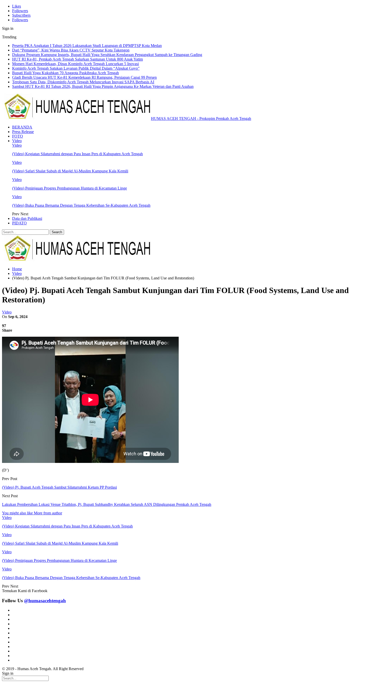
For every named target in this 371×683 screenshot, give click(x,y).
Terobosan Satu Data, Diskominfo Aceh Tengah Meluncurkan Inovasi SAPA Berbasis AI (83, 82)
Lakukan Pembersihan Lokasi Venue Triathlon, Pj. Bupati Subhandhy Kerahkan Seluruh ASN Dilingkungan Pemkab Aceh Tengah (106, 504)
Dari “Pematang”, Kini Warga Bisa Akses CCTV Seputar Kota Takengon (70, 50)
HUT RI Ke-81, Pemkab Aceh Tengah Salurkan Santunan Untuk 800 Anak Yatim (77, 59)
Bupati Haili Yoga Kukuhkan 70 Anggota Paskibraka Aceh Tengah (65, 73)
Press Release (23, 131)
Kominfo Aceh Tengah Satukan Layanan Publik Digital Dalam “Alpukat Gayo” (76, 68)
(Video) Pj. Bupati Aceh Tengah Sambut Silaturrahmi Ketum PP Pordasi (59, 487)
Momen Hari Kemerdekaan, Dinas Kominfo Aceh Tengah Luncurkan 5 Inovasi (75, 64)
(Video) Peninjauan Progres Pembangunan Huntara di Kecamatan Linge (69, 188)
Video (17, 141)
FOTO (17, 136)
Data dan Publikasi (27, 218)
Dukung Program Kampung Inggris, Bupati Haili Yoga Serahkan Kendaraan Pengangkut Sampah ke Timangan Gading (107, 54)
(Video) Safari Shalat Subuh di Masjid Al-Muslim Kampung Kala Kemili (70, 171)
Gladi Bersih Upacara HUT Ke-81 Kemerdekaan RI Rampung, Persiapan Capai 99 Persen (84, 77)
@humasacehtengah (45, 600)
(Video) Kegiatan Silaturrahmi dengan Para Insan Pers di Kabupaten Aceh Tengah (77, 154)
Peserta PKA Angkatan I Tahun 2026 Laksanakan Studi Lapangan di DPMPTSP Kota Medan (87, 45)
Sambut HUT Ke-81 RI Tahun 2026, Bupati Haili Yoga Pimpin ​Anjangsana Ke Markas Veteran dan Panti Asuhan (103, 86)
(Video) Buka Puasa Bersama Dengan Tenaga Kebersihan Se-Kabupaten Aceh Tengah (81, 205)
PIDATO (19, 223)
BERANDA (22, 127)
